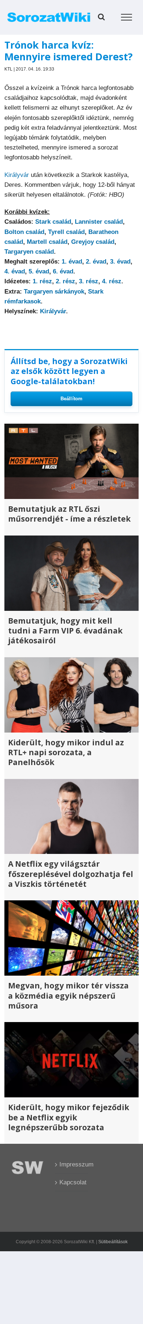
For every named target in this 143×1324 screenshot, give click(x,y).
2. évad (96, 261)
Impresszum (71, 1164)
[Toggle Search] (101, 16)
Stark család (53, 221)
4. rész (111, 281)
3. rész (88, 281)
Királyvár (16, 174)
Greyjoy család (92, 241)
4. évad (14, 271)
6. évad (63, 271)
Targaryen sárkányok (54, 291)
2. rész (65, 281)
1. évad (72, 261)
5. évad (39, 271)
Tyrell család (66, 231)
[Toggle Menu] (126, 17)
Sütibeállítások (113, 1241)
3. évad (120, 261)
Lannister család (99, 221)
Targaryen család (29, 251)
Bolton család (24, 231)
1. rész (42, 281)
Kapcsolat (71, 1182)
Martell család (47, 241)
